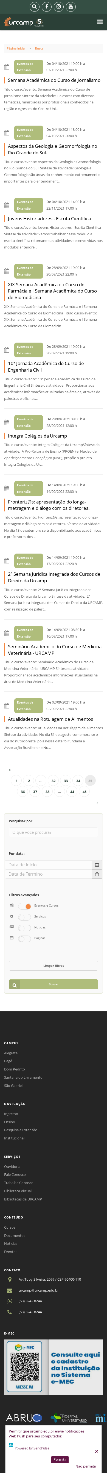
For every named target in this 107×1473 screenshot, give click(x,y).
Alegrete (11, 1053)
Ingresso (11, 1113)
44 (72, 791)
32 (53, 780)
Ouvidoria (12, 1166)
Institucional (14, 1138)
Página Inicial (16, 48)
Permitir (60, 1459)
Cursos (9, 1227)
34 (78, 780)
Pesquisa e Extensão (20, 1129)
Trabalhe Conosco (18, 1182)
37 (35, 791)
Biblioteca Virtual (18, 1190)
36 (23, 791)
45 (84, 791)
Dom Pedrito (14, 1069)
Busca (39, 48)
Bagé (8, 1060)
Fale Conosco (15, 1174)
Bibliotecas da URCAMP (23, 1199)
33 (66, 780)
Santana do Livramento (23, 1077)
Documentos (14, 1235)
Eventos (10, 1251)
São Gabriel (13, 1085)
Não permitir (85, 1466)
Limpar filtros (53, 965)
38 (47, 791)
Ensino (9, 1121)
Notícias (10, 1243)
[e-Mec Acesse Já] (53, 1366)
